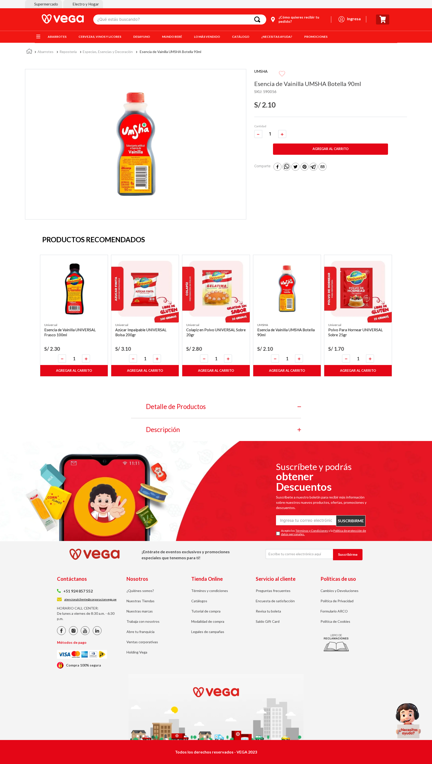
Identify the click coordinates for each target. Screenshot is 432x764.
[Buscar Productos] (258, 19)
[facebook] (278, 167)
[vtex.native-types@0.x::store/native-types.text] (61, 634)
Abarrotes (46, 52)
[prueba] (408, 720)
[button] (43, 4)
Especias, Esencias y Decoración (108, 52)
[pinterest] (304, 167)
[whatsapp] (286, 167)
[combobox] (179, 19)
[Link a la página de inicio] (29, 52)
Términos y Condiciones (312, 530)
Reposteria (68, 52)
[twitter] (296, 167)
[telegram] (314, 167)
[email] (322, 167)
